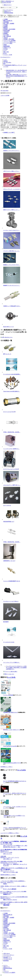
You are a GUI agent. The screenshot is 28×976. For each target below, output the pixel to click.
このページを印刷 (5, 95)
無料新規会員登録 (7, 968)
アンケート (6, 971)
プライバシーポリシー (8, 955)
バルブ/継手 (11, 132)
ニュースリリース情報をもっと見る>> (10, 833)
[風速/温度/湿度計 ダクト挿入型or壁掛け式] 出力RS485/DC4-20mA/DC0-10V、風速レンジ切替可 (16, 72)
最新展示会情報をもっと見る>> (8, 874)
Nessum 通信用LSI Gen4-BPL (10, 746)
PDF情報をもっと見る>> (7, 766)
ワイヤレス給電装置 (8, 695)
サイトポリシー (7, 956)
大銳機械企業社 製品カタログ (10, 712)
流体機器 (5, 132)
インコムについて (7, 959)
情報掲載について (7, 957)
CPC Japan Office (4, 90)
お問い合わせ (6, 953)
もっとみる (11, 677)
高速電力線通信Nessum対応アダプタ (12, 762)
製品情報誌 (6, 960)
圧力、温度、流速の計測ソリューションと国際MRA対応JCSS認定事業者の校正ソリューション (16, 76)
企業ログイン (6, 966)
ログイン (5, 965)
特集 (4, 969)
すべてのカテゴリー (5, 57)
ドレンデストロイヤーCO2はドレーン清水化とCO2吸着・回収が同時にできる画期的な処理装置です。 (16, 668)
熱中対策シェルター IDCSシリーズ (11, 729)
